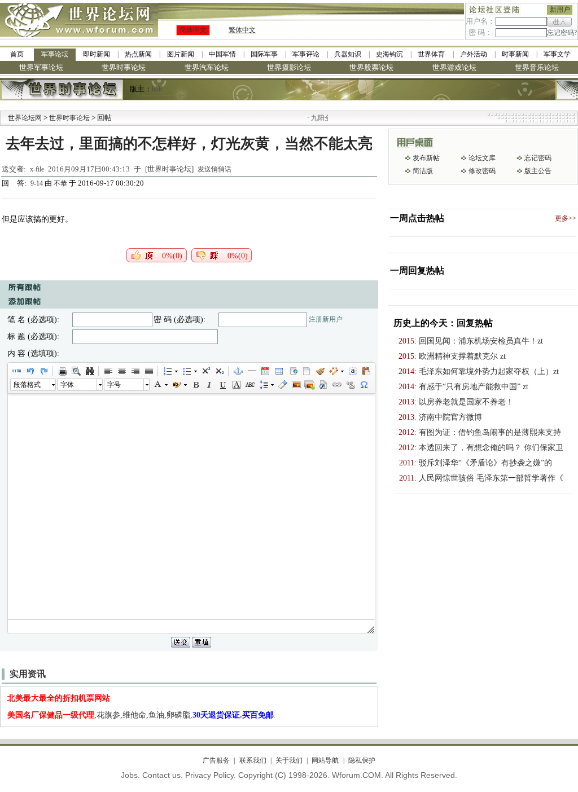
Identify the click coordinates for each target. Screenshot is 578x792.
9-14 (37, 183)
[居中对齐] (121, 371)
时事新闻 (515, 54)
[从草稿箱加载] (365, 371)
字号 (114, 385)
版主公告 (537, 171)
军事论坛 (54, 54)
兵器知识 (347, 54)
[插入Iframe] (292, 371)
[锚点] (237, 371)
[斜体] (208, 384)
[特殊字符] (363, 384)
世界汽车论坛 (207, 67)
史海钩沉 (389, 54)
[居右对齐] (135, 371)
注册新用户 (326, 319)
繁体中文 (242, 30)
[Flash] (323, 384)
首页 (17, 54)
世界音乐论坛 (537, 67)
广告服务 (216, 760)
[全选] (352, 371)
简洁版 (423, 171)
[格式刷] (319, 371)
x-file (37, 169)
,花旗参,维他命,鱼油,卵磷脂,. (141, 715)
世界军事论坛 (41, 67)
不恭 (60, 183)
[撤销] (30, 371)
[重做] (43, 371)
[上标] (205, 371)
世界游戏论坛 (454, 67)
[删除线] (249, 384)
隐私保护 (361, 760)
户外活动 (473, 54)
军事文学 (557, 54)
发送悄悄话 (214, 169)
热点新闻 (138, 54)
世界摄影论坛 (289, 67)
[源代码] (16, 371)
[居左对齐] (107, 371)
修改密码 (482, 171)
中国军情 (222, 54)
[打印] (62, 371)
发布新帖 (426, 158)
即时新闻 (96, 54)
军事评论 (305, 54)
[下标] (219, 371)
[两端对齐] (148, 371)
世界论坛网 (25, 118)
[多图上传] (309, 384)
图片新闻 (180, 54)
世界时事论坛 (124, 67)
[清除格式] (282, 384)
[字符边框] (236, 384)
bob (157, 89)
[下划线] (222, 384)
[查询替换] (89, 371)
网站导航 (325, 760)
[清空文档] (306, 371)
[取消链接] (350, 384)
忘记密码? (562, 33)
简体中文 (193, 30)
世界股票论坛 (371, 67)
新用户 (560, 10)
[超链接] (336, 384)
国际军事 (264, 54)
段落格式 (27, 385)
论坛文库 (482, 158)
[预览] (75, 371)
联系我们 (252, 760)
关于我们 (289, 760)
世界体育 (431, 54)
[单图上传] (295, 384)
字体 (67, 385)
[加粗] (195, 384)
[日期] (264, 371)
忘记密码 (537, 158)
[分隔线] (251, 371)
